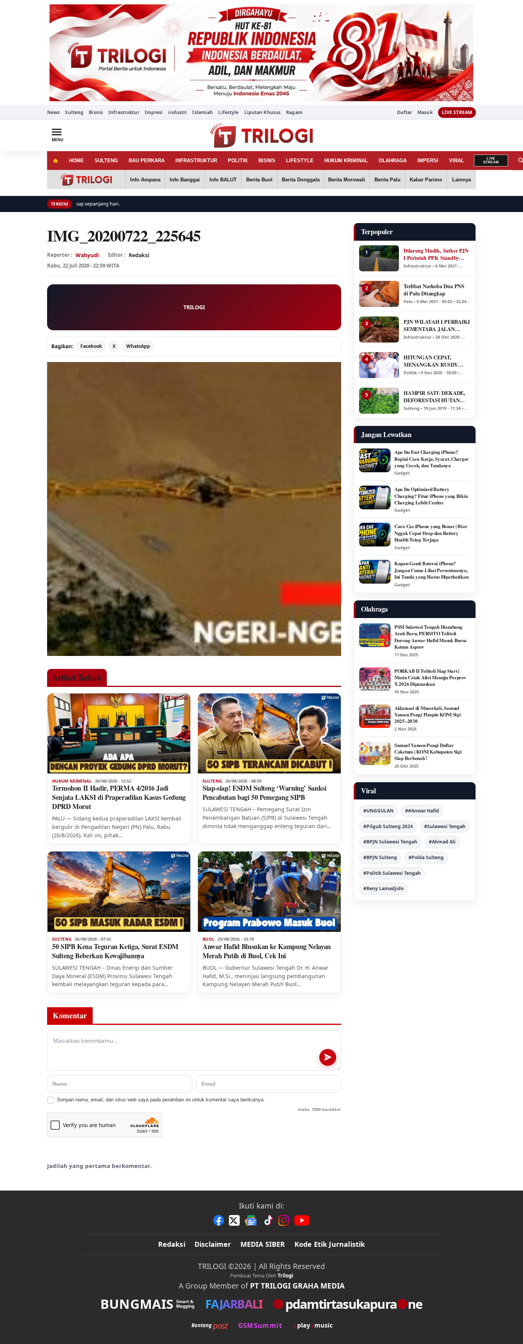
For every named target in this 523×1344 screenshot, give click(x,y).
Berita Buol (259, 180)
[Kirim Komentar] (327, 1057)
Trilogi (285, 1275)
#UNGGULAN (378, 810)
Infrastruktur (123, 112)
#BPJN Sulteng (380, 857)
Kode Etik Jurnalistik (329, 1244)
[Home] (55, 160)
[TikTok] (268, 1220)
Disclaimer (212, 1244)
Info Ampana (145, 180)
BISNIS (266, 160)
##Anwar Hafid (422, 810)
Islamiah (202, 112)
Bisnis (96, 112)
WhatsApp (138, 346)
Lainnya (461, 180)
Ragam (294, 112)
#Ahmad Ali (442, 841)
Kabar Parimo (426, 180)
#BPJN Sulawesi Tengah (390, 841)
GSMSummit (260, 1325)
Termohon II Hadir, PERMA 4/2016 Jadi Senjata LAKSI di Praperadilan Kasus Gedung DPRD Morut (119, 797)
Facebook (91, 346)
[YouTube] (302, 1220)
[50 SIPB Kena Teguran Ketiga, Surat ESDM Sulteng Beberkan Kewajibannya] (118, 891)
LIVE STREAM (457, 112)
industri (177, 112)
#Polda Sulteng (426, 857)
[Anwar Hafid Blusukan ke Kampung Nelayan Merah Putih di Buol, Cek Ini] (269, 891)
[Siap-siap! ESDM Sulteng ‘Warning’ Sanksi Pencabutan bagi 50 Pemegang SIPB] (269, 733)
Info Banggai (185, 180)
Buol (208, 939)
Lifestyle (228, 112)
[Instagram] (283, 1220)
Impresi (154, 112)
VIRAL (456, 160)
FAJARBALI (233, 1304)
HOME (76, 160)
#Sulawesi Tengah (445, 826)
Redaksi (171, 1244)
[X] (234, 1220)
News (53, 112)
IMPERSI (427, 160)
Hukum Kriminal (72, 781)
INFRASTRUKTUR (196, 160)
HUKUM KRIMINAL (346, 160)
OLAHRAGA (393, 160)
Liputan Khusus (262, 112)
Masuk (425, 112)
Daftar (404, 112)
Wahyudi (87, 255)
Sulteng (74, 112)
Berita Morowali (346, 180)
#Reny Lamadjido (383, 888)
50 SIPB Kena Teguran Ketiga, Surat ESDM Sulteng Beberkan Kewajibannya (115, 951)
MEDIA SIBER (262, 1244)
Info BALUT (223, 180)
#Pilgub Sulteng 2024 (388, 826)
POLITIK (238, 160)
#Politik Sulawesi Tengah (392, 873)
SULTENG (106, 160)
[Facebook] (218, 1220)
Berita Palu (387, 180)
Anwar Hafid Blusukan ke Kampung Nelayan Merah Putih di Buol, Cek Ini (267, 951)
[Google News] (251, 1220)
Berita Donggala (301, 180)
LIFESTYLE (300, 160)
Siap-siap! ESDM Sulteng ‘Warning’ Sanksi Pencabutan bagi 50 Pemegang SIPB (265, 792)
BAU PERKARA (147, 160)
